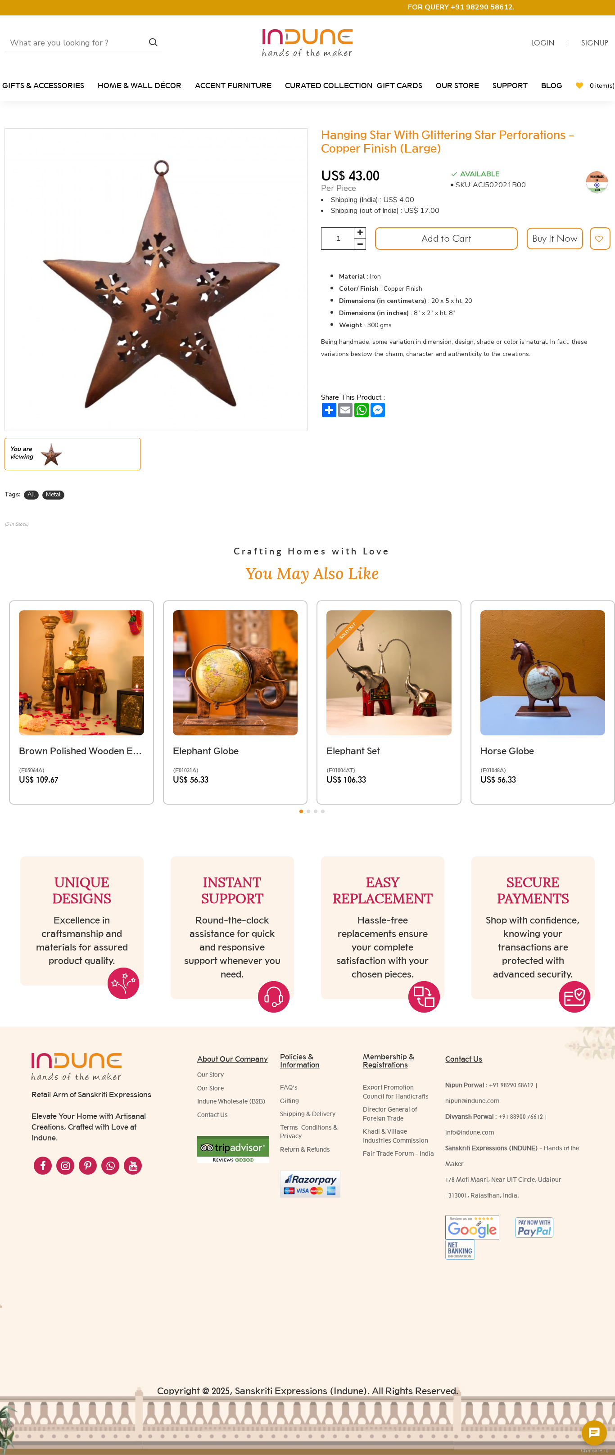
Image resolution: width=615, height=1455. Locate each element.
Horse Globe (507, 751)
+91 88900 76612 (520, 1116)
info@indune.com (469, 1132)
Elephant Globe (206, 751)
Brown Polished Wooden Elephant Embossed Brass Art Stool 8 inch (81, 751)
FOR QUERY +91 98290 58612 (460, 7)
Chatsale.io (594, 1451)
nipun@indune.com (472, 1100)
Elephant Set (353, 751)
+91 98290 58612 (511, 1085)
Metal (53, 495)
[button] (301, 811)
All (31, 495)
